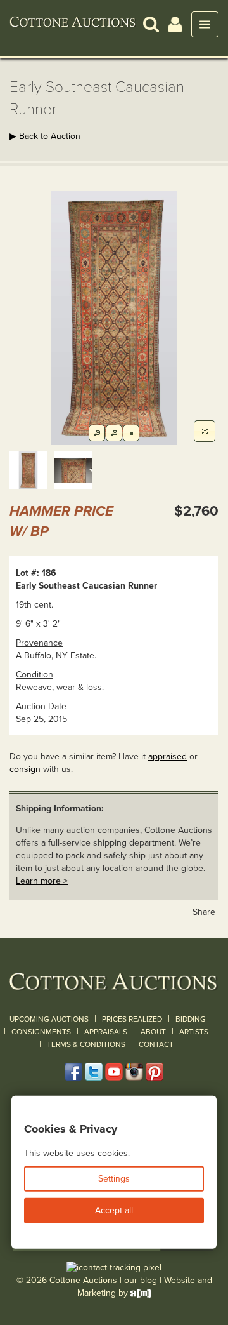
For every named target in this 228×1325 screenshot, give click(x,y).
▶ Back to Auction (45, 136)
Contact (156, 1044)
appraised (167, 756)
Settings (114, 1178)
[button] (151, 23)
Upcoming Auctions (49, 1019)
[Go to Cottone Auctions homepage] (73, 24)
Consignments (41, 1031)
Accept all (114, 1210)
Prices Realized (132, 1019)
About (153, 1031)
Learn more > (42, 881)
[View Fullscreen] (204, 431)
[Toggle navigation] (204, 24)
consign (25, 769)
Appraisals (105, 1031)
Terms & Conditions (86, 1044)
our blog (140, 1280)
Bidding (190, 1019)
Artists (193, 1031)
